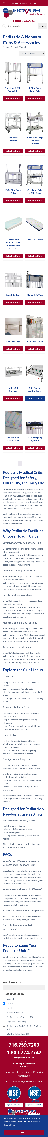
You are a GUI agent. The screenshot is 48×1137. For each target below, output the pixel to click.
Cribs (11, 1003)
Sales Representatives (24, 1063)
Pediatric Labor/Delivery (20, 1017)
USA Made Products (18, 1033)
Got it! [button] (24, 1132)
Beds (11, 998)
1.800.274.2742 (24, 21)
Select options (13, 98)
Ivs (10, 1008)
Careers (24, 1066)
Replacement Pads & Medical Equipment (25, 1027)
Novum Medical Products (24, 3)
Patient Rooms (15, 1012)
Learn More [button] (9, 1125)
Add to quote (35, 398)
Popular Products (16, 1021)
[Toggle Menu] (3, 3)
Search (42, 26)
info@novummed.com (24, 1057)
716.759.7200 (24, 1044)
